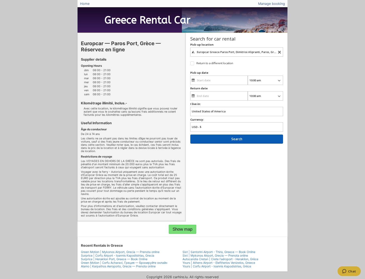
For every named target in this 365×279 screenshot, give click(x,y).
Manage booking (271, 3)
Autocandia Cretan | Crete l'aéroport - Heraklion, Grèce (220, 259)
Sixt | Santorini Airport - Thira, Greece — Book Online (218, 252)
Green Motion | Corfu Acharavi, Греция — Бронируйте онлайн (124, 262)
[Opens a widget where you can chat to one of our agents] (349, 271)
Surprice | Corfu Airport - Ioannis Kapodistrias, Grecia (117, 255)
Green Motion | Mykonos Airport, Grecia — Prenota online (120, 252)
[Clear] (279, 52)
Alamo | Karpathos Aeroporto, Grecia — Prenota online (118, 266)
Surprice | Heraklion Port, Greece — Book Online (114, 259)
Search (236, 139)
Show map (182, 229)
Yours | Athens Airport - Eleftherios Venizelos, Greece (218, 262)
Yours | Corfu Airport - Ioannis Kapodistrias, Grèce (216, 266)
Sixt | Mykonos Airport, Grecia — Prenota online (215, 255)
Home (85, 3)
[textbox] (236, 52)
